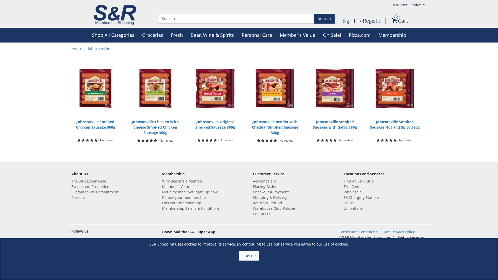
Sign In (351, 20)
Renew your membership (184, 197)
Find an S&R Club (359, 181)
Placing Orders (266, 186)
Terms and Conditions (358, 231)
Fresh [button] (177, 35)
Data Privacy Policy (399, 231)
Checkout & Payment (271, 192)
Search (324, 18)
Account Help (264, 181)
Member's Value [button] (297, 35)
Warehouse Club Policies (274, 208)
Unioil (349, 202)
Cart (403, 20)
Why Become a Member (182, 181)
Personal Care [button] (257, 35)
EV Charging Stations (362, 197)
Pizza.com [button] (360, 35)
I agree (249, 255)
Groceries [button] (152, 35)
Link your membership (181, 202)
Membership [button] (392, 35)
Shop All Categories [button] (113, 35)
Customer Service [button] (406, 4)
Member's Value (176, 186)
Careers (78, 197)
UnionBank (353, 208)
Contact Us (262, 213)
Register (372, 20)
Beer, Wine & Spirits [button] (212, 35)
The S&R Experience (88, 181)
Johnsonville (98, 48)
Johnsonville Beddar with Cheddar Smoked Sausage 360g (275, 127)
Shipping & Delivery (270, 197)
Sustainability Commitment (95, 192)
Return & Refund (267, 202)
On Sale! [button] (332, 35)
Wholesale (353, 192)
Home (77, 48)
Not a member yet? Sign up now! (190, 192)
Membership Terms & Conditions (191, 208)
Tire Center (353, 186)
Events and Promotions (91, 186)
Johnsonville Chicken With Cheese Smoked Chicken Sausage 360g (155, 127)
